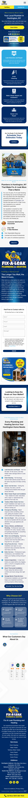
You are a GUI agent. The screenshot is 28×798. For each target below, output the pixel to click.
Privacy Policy (12, 346)
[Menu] (25, 2)
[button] (7, 7)
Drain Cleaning (14, 745)
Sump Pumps (14, 757)
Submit (14, 351)
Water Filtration (14, 755)
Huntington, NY (19, 200)
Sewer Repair (14, 752)
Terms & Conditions (9, 788)
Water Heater (14, 747)
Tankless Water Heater (14, 750)
